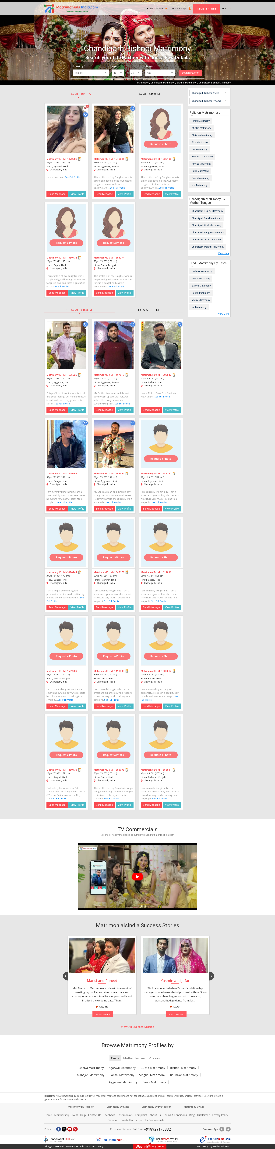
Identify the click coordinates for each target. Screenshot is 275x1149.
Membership (62, 1115)
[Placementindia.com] (59, 1139)
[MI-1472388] (66, 129)
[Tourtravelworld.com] (163, 1139)
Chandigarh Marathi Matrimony (208, 246)
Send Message (57, 194)
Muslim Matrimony (201, 127)
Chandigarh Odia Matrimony (206, 239)
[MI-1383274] (114, 228)
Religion (150, 66)
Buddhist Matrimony (202, 156)
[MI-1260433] (66, 740)
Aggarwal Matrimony (123, 1082)
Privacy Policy (220, 1115)
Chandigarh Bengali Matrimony (208, 232)
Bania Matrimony (154, 1082)
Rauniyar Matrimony (184, 1075)
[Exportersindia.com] (215, 1139)
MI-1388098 (117, 769)
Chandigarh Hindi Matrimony (206, 225)
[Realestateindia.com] (111, 1139)
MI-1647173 (117, 572)
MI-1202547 (164, 374)
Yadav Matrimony (201, 299)
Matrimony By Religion (81, 1106)
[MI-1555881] (161, 740)
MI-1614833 (164, 572)
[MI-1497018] (114, 345)
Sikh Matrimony (200, 142)
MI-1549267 (70, 473)
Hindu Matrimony (201, 120)
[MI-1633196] (161, 129)
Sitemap (113, 1120)
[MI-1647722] (161, 444)
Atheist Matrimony (201, 163)
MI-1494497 (117, 473)
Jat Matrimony (199, 307)
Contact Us (94, 1115)
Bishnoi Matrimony (183, 1067)
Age (114, 66)
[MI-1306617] (161, 641)
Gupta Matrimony (201, 278)
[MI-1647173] (114, 543)
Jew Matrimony (199, 185)
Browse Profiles (155, 8)
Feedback (109, 1115)
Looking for (80, 66)
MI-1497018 (117, 374)
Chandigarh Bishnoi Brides (205, 92)
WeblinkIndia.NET (222, 1146)
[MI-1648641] (114, 129)
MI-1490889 (117, 671)
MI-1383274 (117, 257)
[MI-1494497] (114, 444)
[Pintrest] (75, 1129)
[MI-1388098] (114, 740)
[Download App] (221, 1129)
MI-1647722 (164, 473)
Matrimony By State (118, 1106)
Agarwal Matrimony (122, 1067)
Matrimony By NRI (194, 1106)
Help (225, 8)
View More (223, 253)
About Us (155, 1115)
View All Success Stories (137, 1027)
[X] (64, 1129)
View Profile (77, 194)
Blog (192, 1115)
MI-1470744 (70, 572)
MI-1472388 (70, 159)
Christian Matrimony (202, 135)
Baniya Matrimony (201, 285)
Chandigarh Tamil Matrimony (207, 218)
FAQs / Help (79, 1115)
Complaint (141, 1115)
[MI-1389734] (66, 228)
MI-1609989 (70, 671)
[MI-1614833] (161, 543)
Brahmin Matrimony (202, 271)
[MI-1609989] (66, 641)
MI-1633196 (164, 159)
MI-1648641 (117, 159)
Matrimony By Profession (156, 1106)
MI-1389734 (70, 257)
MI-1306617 (164, 671)
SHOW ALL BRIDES (78, 94)
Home (48, 1115)
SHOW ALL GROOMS (147, 94)
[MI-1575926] (66, 345)
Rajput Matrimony (201, 292)
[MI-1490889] (114, 641)
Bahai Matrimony (201, 177)
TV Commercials (154, 1120)
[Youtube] (69, 1129)
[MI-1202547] (161, 345)
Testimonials (125, 1115)
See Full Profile (72, 177)
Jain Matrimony (199, 149)
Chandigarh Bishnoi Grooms (206, 100)
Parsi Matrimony (200, 170)
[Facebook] (58, 1129)
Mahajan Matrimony (90, 1075)
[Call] (85, 114)
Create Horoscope (131, 1120)
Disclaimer (203, 1115)
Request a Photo (160, 144)
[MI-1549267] (66, 444)
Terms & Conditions (175, 1115)
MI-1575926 (70, 374)
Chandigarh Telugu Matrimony (207, 210)
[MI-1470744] (66, 543)
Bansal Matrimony (121, 1075)
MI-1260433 (70, 769)
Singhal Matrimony (152, 1075)
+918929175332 (157, 1129)
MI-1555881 (164, 769)
